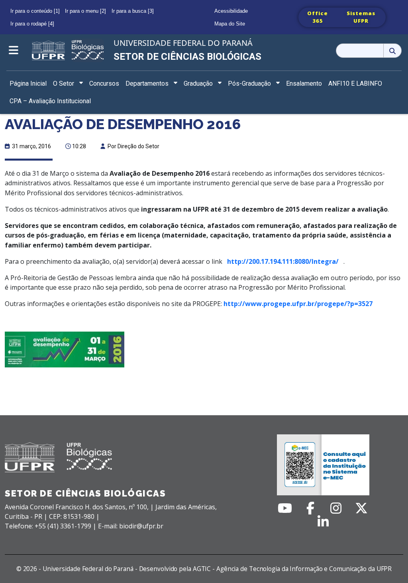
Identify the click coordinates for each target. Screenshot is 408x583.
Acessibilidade (231, 11)
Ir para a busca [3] (133, 11)
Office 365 (317, 17)
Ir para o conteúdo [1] (35, 11)
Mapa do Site (229, 24)
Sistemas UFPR (361, 17)
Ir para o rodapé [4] (32, 24)
